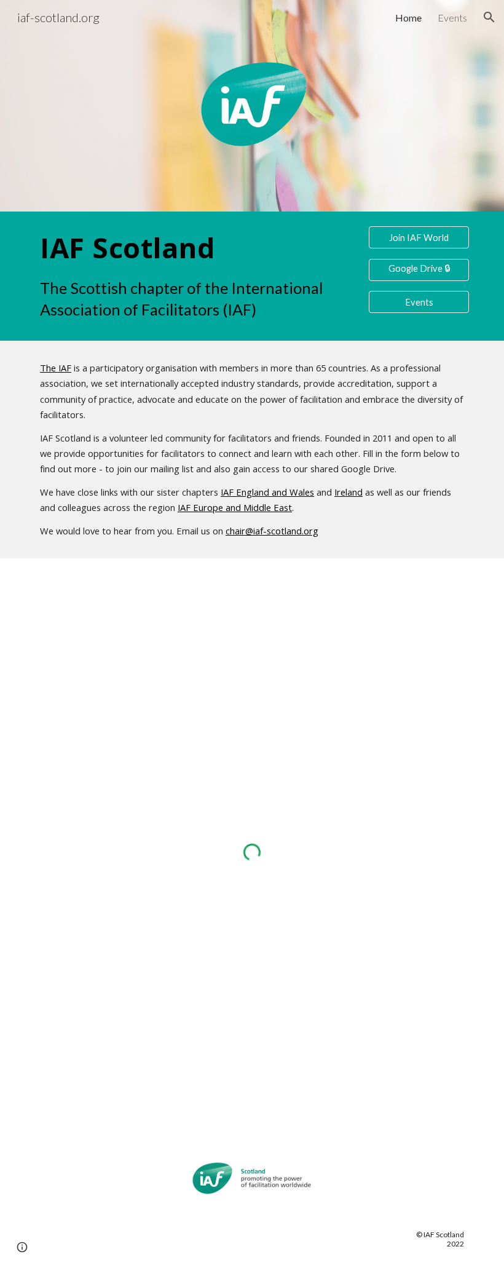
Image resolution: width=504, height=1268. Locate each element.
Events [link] (452, 17)
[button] (489, 17)
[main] (196, 275)
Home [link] (408, 17)
